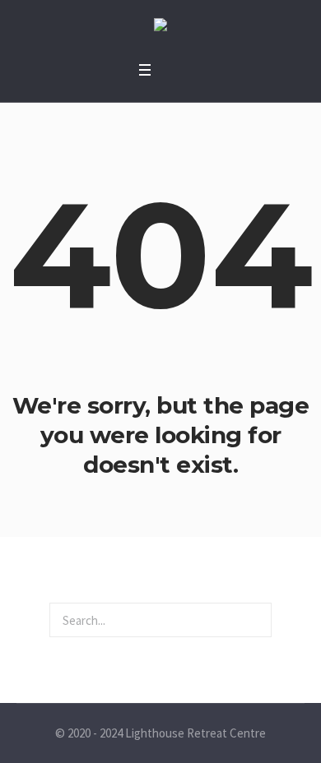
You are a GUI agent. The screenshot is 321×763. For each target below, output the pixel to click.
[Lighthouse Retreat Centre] (160, 26)
